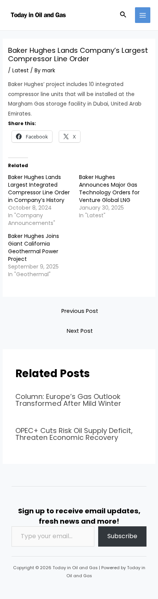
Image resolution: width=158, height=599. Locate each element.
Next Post (80, 331)
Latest (20, 70)
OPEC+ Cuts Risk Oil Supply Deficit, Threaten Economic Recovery (74, 434)
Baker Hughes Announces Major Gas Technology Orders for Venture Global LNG (109, 188)
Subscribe (122, 536)
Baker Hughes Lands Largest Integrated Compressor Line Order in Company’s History (39, 188)
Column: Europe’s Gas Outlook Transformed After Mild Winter (68, 400)
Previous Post (79, 311)
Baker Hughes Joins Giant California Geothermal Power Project (33, 247)
